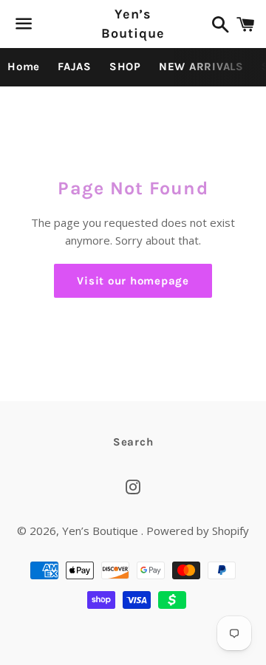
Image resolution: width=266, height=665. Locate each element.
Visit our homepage (133, 280)
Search (133, 442)
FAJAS (75, 66)
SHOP (125, 66)
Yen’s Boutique (132, 23)
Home (23, 66)
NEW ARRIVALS (201, 66)
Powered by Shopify (197, 530)
